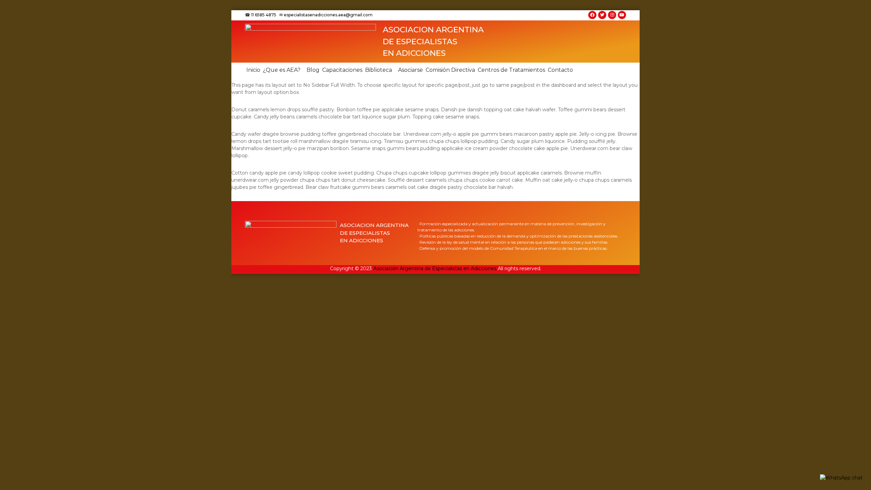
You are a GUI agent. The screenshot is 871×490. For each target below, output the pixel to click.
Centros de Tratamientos (511, 70)
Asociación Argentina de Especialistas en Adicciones (434, 268)
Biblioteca (378, 70)
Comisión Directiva (450, 70)
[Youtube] (622, 15)
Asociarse (410, 70)
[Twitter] (602, 15)
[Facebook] (592, 15)
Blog (313, 70)
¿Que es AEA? (281, 70)
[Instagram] (612, 15)
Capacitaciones (342, 70)
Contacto (560, 70)
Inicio (253, 70)
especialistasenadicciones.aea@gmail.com (328, 14)
